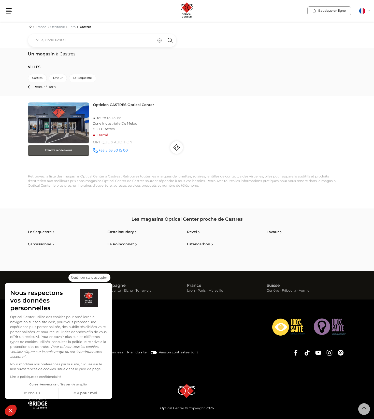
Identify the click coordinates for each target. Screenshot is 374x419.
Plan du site (137, 352)
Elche (128, 291)
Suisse (273, 286)
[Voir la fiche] (105, 133)
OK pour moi (85, 393)
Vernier (305, 291)
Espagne (116, 286)
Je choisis (31, 393)
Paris (202, 291)
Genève (273, 291)
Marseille (215, 291)
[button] (11, 410)
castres (37, 78)
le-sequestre (82, 78)
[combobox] (102, 40)
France (194, 286)
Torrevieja (143, 291)
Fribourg (289, 291)
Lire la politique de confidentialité (36, 377)
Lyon (191, 291)
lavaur (58, 78)
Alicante (114, 291)
